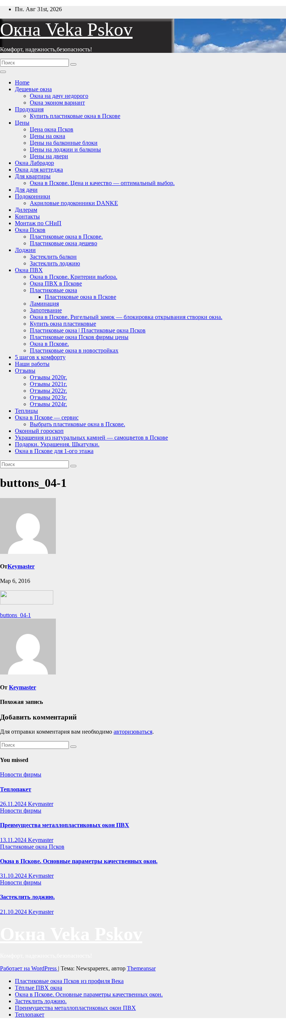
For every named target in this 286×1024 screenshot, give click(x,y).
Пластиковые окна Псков (32, 846)
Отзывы (25, 370)
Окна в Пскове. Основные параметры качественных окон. (79, 861)
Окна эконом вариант (57, 102)
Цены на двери (49, 156)
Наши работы (32, 364)
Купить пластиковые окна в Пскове (75, 116)
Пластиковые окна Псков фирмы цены (79, 337)
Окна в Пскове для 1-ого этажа (54, 451)
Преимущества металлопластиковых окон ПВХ (64, 825)
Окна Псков (30, 230)
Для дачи (26, 189)
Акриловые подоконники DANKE (74, 203)
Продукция (29, 109)
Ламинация (44, 303)
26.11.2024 (14, 804)
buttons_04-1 (15, 615)
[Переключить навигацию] (3, 72)
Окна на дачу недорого (59, 96)
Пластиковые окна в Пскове (80, 297)
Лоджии (25, 250)
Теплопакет (15, 789)
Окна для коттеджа (39, 169)
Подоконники (32, 196)
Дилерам (26, 210)
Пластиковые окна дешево (63, 243)
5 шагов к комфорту (40, 357)
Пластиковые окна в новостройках (74, 350)
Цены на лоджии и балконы (65, 149)
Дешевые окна (33, 89)
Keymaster (21, 566)
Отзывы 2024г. (48, 404)
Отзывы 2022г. (48, 390)
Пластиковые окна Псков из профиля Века (69, 981)
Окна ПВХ (29, 270)
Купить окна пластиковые (63, 323)
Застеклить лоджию (55, 263)
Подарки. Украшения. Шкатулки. (57, 444)
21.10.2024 (14, 912)
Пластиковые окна (53, 290)
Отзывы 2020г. (48, 377)
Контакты (27, 216)
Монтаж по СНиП (38, 223)
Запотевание (46, 310)
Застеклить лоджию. (27, 897)
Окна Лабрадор (34, 163)
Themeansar (141, 968)
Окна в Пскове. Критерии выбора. (73, 277)
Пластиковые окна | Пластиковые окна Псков (88, 330)
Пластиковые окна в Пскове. (66, 236)
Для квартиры (33, 176)
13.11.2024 (14, 840)
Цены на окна (47, 136)
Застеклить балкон (53, 256)
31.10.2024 (14, 876)
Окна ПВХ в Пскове (56, 283)
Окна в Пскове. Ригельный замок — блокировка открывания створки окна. (126, 317)
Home (22, 82)
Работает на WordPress (29, 968)
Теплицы (26, 411)
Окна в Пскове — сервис (47, 417)
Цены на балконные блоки (64, 143)
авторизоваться (133, 731)
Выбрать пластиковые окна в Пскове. (77, 424)
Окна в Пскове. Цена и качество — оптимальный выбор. (102, 183)
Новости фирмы (20, 774)
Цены (22, 122)
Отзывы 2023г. (48, 397)
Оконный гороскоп (39, 431)
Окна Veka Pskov (66, 29)
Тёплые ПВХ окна (38, 988)
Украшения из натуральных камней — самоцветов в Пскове (91, 437)
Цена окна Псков (51, 129)
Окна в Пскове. (49, 344)
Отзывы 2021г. (48, 384)
